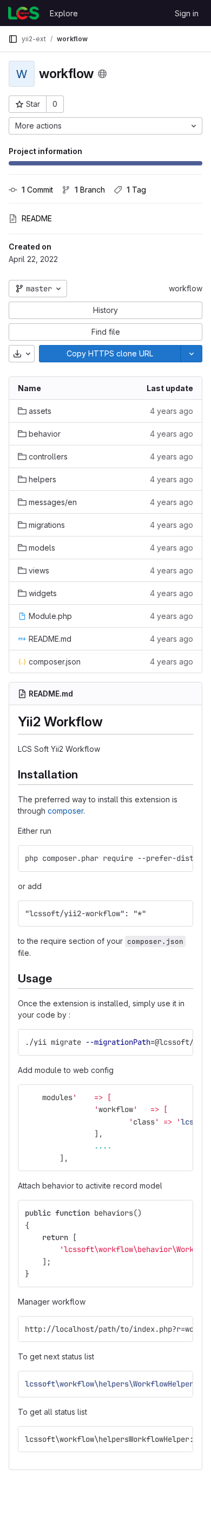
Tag (136, 189)
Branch (90, 189)
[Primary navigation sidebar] (13, 39)
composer (65, 810)
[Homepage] (23, 13)
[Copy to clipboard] (180, 857)
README (37, 218)
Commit (37, 189)
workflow (185, 288)
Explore (64, 13)
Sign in (187, 13)
